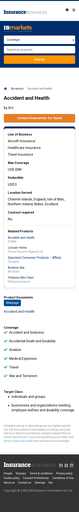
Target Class (13, 392)
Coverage (11, 327)
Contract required (21, 212)
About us (9, 482)
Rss (51, 482)
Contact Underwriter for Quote (39, 118)
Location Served (20, 192)
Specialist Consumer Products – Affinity (34, 257)
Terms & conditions (41, 473)
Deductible (15, 178)
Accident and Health (21, 237)
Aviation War (16, 267)
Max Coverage (18, 163)
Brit (10, 108)
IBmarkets (17, 88)
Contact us (24, 482)
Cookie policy (12, 478)
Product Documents (18, 297)
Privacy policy (64, 473)
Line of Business (20, 134)
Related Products (20, 231)
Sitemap (40, 482)
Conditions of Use (63, 478)
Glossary (21, 473)
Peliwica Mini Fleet (21, 277)
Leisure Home (17, 247)
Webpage (12, 303)
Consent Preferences (36, 478)
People (8, 473)
